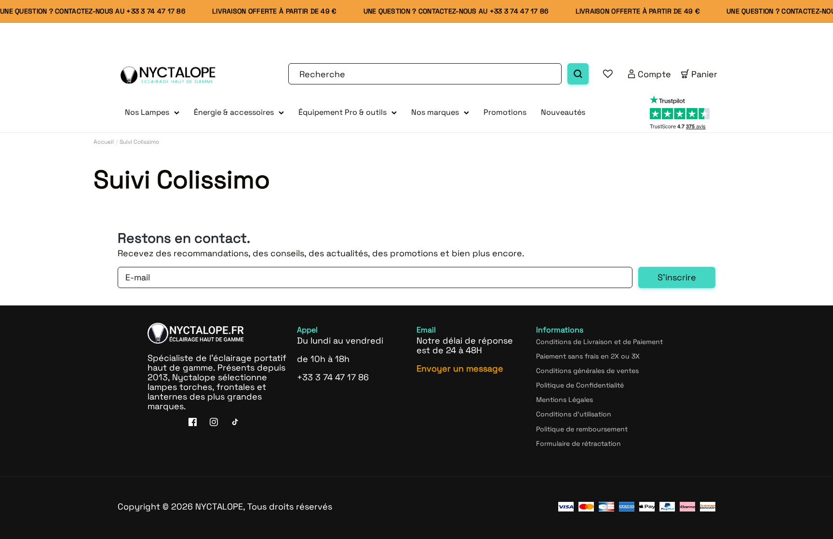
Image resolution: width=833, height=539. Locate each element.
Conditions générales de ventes (587, 370)
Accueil (104, 142)
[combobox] (425, 73)
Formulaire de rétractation (578, 443)
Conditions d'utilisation (573, 414)
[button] (152, 112)
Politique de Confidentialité (580, 385)
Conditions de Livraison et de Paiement (599, 341)
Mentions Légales (564, 399)
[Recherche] (578, 73)
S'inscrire (677, 277)
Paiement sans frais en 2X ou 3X (588, 356)
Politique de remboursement (582, 429)
